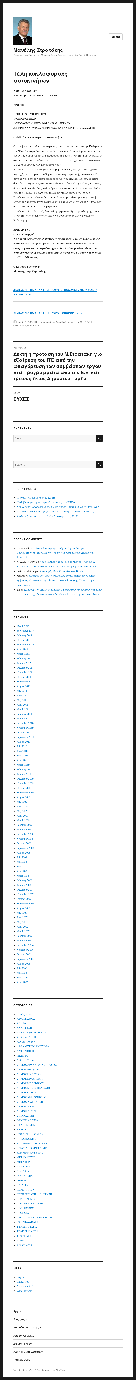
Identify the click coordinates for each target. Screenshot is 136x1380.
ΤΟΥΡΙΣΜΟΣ (24, 1235)
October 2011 (24, 677)
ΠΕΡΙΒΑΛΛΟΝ (34, 325)
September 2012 (25, 644)
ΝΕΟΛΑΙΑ (23, 1171)
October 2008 (24, 843)
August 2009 (23, 797)
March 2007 (23, 931)
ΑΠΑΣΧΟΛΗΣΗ (26, 1037)
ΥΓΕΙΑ (21, 1240)
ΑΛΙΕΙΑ (21, 1023)
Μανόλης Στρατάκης (38, 49)
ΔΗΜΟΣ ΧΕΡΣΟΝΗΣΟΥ (31, 1097)
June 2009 (22, 806)
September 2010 (25, 737)
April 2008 (22, 871)
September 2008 (25, 848)
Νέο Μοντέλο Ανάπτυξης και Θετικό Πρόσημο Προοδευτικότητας (55, 511)
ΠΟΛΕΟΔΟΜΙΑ (26, 1199)
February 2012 (24, 658)
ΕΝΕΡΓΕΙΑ (23, 1129)
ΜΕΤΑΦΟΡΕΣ (87, 321)
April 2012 (22, 649)
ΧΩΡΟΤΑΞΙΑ (24, 1245)
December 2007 (25, 889)
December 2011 (25, 667)
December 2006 (25, 945)
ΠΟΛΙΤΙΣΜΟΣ (25, 1208)
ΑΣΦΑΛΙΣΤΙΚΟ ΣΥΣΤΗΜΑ (33, 1046)
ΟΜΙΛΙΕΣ (22, 1180)
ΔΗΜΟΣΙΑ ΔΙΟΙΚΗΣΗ (30, 1101)
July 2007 (22, 912)
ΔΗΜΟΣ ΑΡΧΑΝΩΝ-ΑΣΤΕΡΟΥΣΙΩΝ (38, 1064)
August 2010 (23, 741)
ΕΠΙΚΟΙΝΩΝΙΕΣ (26, 1138)
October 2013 (24, 640)
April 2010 (22, 760)
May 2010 (22, 755)
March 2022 (23, 626)
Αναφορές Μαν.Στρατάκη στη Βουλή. (62, 571)
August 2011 (23, 686)
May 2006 (22, 977)
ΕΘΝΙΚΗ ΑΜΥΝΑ (27, 1120)
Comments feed (25, 1286)
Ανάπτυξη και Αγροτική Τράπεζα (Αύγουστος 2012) (47, 516)
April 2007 (22, 926)
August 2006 (23, 963)
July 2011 (22, 690)
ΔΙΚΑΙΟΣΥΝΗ (25, 1115)
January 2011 (24, 718)
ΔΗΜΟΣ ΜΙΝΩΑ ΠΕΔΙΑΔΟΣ (34, 1088)
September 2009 (25, 792)
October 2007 (24, 898)
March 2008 (23, 875)
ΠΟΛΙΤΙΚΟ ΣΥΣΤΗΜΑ (30, 1203)
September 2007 (25, 903)
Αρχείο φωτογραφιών (28, 1352)
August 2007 (23, 908)
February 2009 (24, 824)
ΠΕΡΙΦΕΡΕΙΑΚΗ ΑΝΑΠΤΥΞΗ (34, 1194)
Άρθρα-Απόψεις (26, 1041)
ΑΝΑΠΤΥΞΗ (24, 1027)
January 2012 (24, 663)
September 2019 (25, 630)
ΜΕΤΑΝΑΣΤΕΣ (26, 1157)
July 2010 (22, 746)
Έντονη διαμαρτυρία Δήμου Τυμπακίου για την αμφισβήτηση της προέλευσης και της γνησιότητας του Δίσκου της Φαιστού (55, 552)
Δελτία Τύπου (25, 1060)
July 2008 (22, 857)
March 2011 (23, 709)
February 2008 (24, 880)
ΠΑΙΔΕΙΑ (22, 1185)
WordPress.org (24, 1290)
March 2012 (23, 653)
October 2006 (24, 954)
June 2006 (22, 972)
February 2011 (24, 714)
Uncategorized (47, 321)
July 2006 (22, 968)
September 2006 (25, 959)
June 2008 (22, 861)
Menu (116, 37)
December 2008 (25, 834)
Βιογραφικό (21, 1319)
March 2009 (23, 820)
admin (21, 321)
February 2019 (24, 635)
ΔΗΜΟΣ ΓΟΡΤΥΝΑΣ (29, 1074)
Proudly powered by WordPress (51, 1370)
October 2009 (24, 787)
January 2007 (24, 940)
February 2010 (24, 769)
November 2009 (25, 783)
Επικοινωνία (21, 1360)
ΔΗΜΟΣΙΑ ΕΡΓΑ (27, 1106)
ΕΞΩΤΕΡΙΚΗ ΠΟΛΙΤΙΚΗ (31, 1134)
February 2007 (24, 935)
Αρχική (17, 1311)
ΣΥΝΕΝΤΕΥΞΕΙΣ (27, 1226)
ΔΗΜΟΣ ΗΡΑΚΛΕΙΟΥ (30, 1078)
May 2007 (22, 922)
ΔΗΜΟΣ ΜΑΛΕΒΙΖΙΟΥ (30, 1083)
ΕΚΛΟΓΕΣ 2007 (26, 1125)
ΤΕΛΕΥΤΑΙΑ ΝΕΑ (27, 1231)
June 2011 (22, 695)
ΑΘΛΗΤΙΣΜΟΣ (26, 1018)
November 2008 (25, 838)
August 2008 (23, 852)
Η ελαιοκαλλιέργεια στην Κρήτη (36, 497)
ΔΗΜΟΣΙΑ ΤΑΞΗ (27, 1111)
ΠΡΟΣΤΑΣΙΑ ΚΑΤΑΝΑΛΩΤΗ (34, 1217)
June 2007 (22, 917)
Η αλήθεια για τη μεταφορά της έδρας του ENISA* (46, 502)
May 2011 (22, 700)
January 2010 (24, 774)
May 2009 (22, 811)
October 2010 (24, 732)
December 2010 (25, 723)
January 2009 (24, 829)
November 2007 (25, 894)
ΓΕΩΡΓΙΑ (22, 1055)
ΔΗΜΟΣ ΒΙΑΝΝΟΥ (28, 1069)
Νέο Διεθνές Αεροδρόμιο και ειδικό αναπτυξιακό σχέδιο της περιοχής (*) (59, 506)
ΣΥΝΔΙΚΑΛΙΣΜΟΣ (28, 1222)
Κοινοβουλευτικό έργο (67, 321)
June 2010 (22, 751)
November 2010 (25, 727)
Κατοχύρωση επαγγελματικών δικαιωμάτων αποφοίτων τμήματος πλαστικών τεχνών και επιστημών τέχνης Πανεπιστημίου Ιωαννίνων (57, 580)
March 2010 (23, 764)
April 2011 (22, 704)
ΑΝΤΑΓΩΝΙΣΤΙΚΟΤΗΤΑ (31, 1032)
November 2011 (25, 672)
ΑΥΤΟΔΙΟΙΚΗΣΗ (27, 1051)
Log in (20, 1277)
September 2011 (25, 681)
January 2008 (24, 885)
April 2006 (22, 982)
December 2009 (25, 778)
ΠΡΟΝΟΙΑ (23, 1212)
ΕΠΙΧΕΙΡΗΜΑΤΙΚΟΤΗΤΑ (32, 1143)
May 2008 (22, 866)
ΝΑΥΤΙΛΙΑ (23, 1166)
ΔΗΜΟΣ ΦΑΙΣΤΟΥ (28, 1092)
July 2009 (22, 801)
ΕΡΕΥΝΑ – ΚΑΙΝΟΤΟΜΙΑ (32, 1148)
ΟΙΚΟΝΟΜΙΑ (19, 325)
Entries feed (23, 1281)
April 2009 (22, 815)
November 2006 (25, 949)
